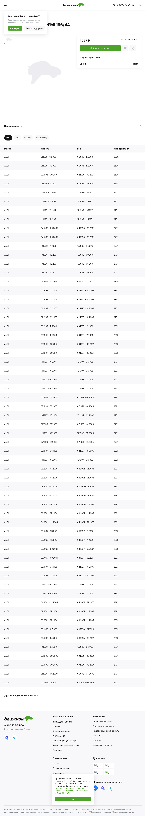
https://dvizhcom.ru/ (63, 781)
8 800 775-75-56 (125, 5)
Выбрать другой (34, 28)
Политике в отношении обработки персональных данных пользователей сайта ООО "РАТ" (71, 790)
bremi (135, 64)
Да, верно (15, 28)
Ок (73, 799)
